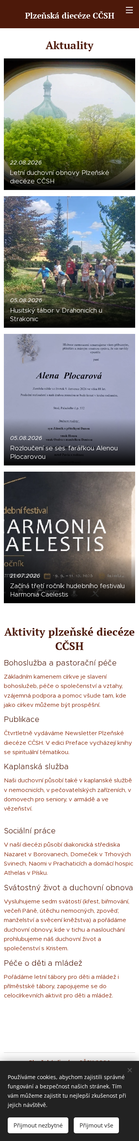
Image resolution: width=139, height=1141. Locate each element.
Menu (129, 9)
